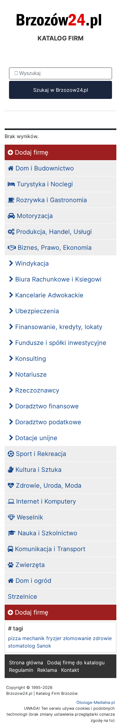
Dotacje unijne (35, 438)
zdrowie (102, 638)
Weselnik (29, 517)
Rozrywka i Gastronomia (50, 200)
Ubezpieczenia (36, 311)
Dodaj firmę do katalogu (76, 662)
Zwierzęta (29, 565)
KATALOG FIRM (60, 38)
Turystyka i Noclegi (44, 184)
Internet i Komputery (45, 501)
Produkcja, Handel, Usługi (53, 231)
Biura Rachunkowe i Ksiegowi (57, 279)
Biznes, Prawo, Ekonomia (54, 247)
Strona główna (26, 662)
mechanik (33, 638)
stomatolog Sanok (29, 646)
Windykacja (31, 263)
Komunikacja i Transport (49, 549)
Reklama (47, 670)
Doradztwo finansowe (46, 406)
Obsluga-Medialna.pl (95, 702)
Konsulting (29, 358)
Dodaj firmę (30, 152)
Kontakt (70, 670)
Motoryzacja (34, 216)
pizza (14, 638)
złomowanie (77, 638)
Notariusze (30, 374)
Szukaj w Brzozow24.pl (60, 90)
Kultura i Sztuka (37, 469)
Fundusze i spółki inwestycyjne (59, 342)
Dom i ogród (32, 580)
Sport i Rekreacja (40, 454)
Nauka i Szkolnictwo (46, 533)
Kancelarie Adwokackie (48, 295)
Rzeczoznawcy (36, 390)
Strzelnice (22, 596)
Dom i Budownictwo (44, 168)
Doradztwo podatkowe (47, 422)
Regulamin (21, 670)
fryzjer (53, 638)
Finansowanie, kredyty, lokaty (57, 327)
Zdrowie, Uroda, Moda (47, 485)
